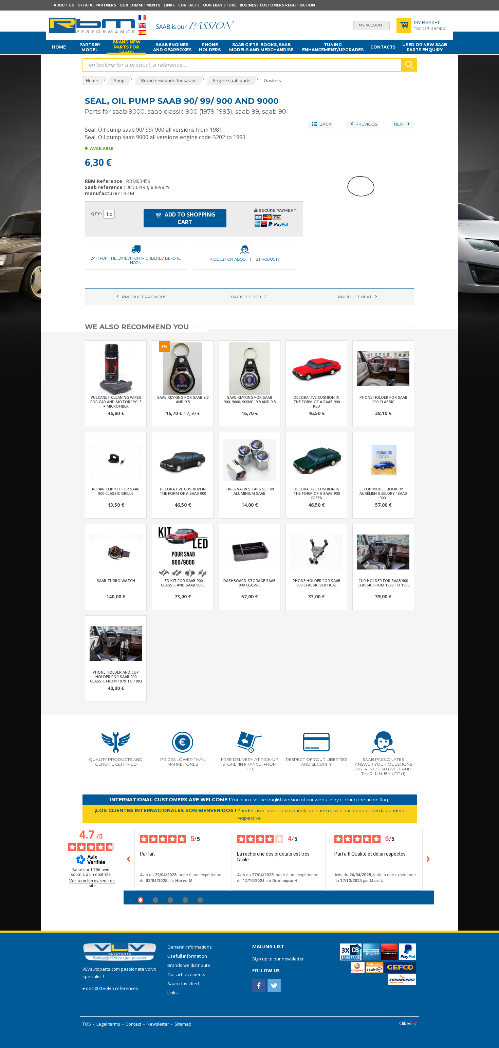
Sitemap (182, 1024)
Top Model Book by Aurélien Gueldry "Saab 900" (383, 493)
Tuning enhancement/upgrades (333, 47)
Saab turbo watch (116, 580)
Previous (144, 296)
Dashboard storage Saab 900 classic (249, 582)
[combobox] (109, 214)
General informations (189, 947)
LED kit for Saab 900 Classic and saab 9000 (182, 582)
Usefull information (187, 956)
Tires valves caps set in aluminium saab (249, 491)
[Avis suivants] (428, 859)
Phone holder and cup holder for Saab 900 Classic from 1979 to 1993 (116, 676)
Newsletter (158, 1024)
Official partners (96, 4)
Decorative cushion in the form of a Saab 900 (183, 491)
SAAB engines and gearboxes (172, 47)
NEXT (355, 296)
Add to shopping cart (189, 218)
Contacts (189, 4)
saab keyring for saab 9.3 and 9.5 (182, 399)
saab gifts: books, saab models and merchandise (261, 47)
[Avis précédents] (129, 859)
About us (64, 4)
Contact (133, 1024)
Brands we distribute (188, 965)
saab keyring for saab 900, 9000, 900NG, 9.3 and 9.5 (250, 399)
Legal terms (108, 1024)
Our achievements (186, 974)
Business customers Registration (277, 4)
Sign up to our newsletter (278, 959)
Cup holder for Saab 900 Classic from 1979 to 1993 (383, 582)
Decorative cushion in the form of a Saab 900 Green (316, 493)
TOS (86, 1024)
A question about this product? (245, 259)
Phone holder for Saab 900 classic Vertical (316, 582)
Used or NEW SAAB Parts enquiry (424, 47)
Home (59, 47)
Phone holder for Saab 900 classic (383, 399)
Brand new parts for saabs (127, 47)
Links (169, 4)
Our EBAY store (219, 4)
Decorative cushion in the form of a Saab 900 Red (316, 401)
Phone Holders (210, 47)
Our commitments (139, 4)
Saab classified (183, 983)
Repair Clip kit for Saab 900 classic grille (116, 491)
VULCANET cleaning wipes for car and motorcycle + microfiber (116, 401)
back (249, 296)
